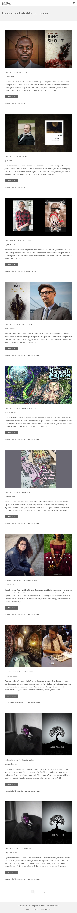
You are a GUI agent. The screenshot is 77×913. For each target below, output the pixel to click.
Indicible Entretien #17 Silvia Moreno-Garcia (21, 581)
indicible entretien (16, 103)
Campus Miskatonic (38, 906)
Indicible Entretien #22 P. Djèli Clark (18, 72)
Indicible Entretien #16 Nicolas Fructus (19, 672)
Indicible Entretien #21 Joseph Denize (18, 156)
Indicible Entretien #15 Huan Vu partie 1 (19, 848)
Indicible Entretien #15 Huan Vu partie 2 (19, 760)
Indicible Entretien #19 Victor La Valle (18, 325)
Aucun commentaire (32, 355)
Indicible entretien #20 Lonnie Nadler (18, 241)
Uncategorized (29, 271)
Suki (57, 906)
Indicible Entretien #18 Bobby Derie (17, 492)
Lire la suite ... (11, 97)
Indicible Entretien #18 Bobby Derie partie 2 (20, 408)
